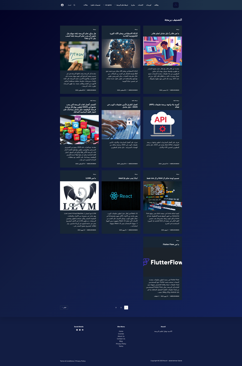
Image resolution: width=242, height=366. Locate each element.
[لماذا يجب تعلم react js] (121, 195)
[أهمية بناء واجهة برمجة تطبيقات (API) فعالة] (162, 124)
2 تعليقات (156, 296)
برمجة (177, 29)
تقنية (174, 100)
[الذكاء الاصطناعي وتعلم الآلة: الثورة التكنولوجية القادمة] (121, 53)
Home (121, 331)
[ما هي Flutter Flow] (162, 262)
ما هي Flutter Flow (171, 244)
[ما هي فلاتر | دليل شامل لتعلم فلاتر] (162, 51)
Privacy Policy (121, 344)
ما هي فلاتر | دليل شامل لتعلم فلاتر (165, 33)
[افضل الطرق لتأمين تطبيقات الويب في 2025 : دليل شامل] (121, 124)
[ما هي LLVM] (79, 195)
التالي (64, 307)
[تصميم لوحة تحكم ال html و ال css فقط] (162, 195)
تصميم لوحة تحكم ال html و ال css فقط (163, 178)
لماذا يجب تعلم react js (128, 178)
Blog (121, 341)
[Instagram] (80, 330)
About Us (121, 336)
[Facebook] (82, 330)
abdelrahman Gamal (175, 361)
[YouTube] (77, 330)
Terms (121, 346)
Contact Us (121, 339)
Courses (121, 334)
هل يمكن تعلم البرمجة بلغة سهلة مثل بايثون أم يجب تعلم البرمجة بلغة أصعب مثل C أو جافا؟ (80, 35)
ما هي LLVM (91, 178)
